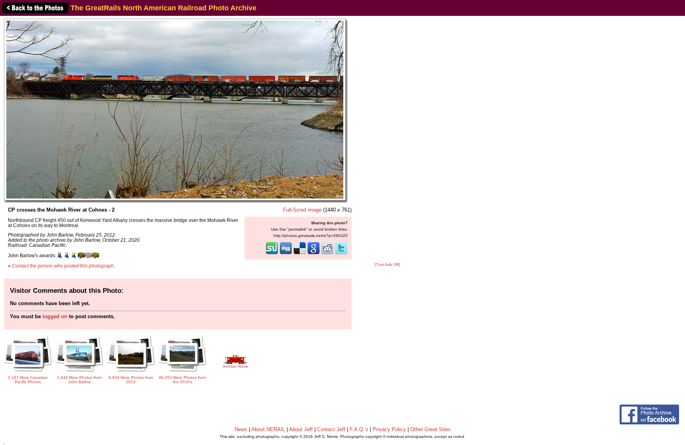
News (241, 429)
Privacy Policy (389, 429)
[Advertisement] (387, 139)
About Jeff (301, 429)
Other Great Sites (430, 429)
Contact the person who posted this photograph (63, 265)
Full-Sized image (302, 210)
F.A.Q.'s (359, 429)
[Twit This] (341, 254)
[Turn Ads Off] (387, 264)
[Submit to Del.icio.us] (299, 254)
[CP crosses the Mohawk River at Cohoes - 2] (174, 109)
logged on (54, 316)
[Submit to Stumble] (272, 254)
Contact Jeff (331, 429)
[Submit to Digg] (285, 254)
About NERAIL (268, 429)
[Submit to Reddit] (327, 254)
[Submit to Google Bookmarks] (313, 254)
